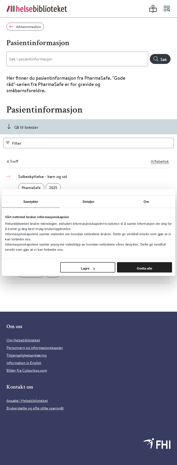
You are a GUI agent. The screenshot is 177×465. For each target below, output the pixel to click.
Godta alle (144, 268)
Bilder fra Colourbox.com (26, 370)
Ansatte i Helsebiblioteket (27, 400)
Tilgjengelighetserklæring (26, 355)
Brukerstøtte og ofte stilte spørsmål (34, 408)
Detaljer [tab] (89, 201)
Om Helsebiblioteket (23, 340)
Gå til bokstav (26, 127)
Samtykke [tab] (30, 201)
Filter (17, 143)
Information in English (23, 362)
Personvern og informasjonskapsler (34, 347)
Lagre (85, 268)
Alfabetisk (160, 161)
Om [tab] (146, 201)
